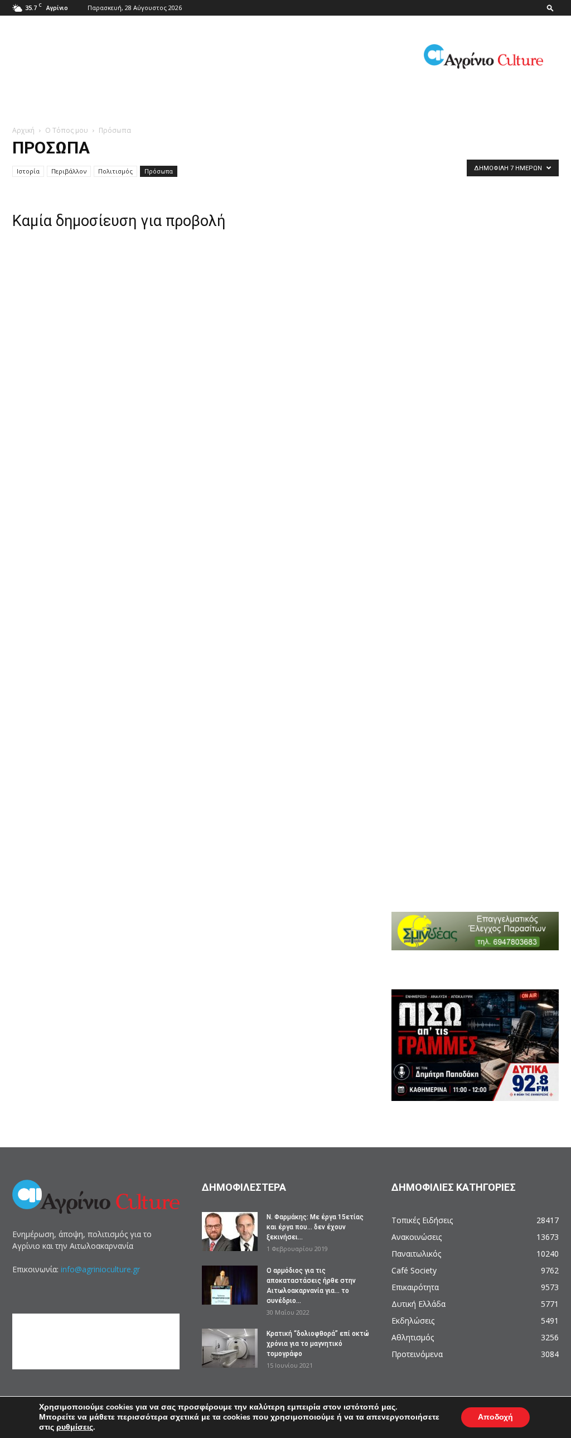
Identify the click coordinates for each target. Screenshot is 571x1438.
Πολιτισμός (115, 171)
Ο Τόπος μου (66, 130)
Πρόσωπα (158, 171)
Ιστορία (28, 171)
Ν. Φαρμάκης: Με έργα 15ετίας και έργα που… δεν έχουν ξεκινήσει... (315, 1227)
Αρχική (23, 130)
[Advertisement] (481, 263)
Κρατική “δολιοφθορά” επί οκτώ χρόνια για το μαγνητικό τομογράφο (318, 1344)
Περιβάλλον (68, 171)
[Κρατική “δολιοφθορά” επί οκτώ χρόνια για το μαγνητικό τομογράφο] (230, 1348)
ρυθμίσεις (74, 1427)
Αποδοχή (495, 1417)
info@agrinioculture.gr (100, 1269)
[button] (550, 7)
